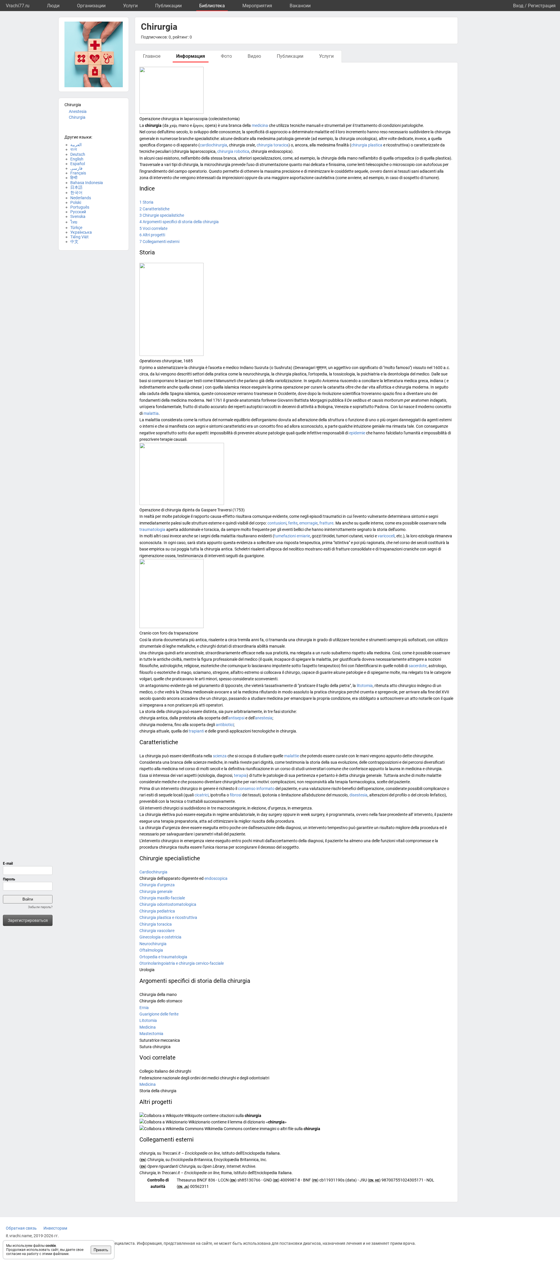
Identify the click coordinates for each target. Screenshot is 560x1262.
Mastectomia (151, 1033)
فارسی (76, 168)
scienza (220, 756)
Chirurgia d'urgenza (157, 884)
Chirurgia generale (155, 891)
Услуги (130, 5)
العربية (76, 144)
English (76, 159)
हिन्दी (73, 177)
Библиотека (212, 5)
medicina (260, 125)
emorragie (308, 523)
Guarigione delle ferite (158, 1014)
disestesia (358, 795)
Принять (101, 1250)
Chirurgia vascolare (156, 930)
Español (77, 163)
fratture (326, 523)
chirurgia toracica (272, 145)
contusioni (276, 523)
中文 (74, 241)
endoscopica (216, 878)
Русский (78, 211)
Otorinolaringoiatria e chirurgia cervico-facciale (181, 963)
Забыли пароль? (40, 907)
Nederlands (80, 197)
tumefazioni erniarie (292, 536)
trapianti (196, 731)
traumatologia (152, 529)
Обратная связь (21, 1228)
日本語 (76, 187)
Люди (53, 5)
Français (78, 173)
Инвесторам (55, 1228)
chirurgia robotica (233, 151)
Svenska (77, 216)
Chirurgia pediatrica (157, 911)
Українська (81, 232)
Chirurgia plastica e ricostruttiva (168, 917)
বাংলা (73, 149)
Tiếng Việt (79, 237)
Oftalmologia (151, 950)
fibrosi (235, 795)
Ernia (144, 1007)
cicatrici (202, 795)
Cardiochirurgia (153, 872)
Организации (91, 5)
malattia (151, 413)
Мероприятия (257, 5)
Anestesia (78, 111)
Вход (518, 5)
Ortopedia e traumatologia (163, 957)
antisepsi (236, 718)
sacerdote (418, 665)
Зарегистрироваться (28, 920)
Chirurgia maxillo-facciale (162, 898)
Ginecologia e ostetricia (160, 937)
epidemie (357, 433)
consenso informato (256, 788)
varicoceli (386, 536)
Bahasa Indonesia (86, 182)
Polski (75, 202)
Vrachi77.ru (17, 5)
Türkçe (76, 227)
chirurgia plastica (366, 145)
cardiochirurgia (213, 145)
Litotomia (148, 1020)
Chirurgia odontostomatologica (167, 904)
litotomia (365, 685)
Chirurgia (77, 117)
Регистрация (542, 5)
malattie (291, 756)
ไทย (73, 222)
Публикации (168, 5)
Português (79, 207)
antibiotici (225, 724)
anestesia (263, 718)
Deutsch (77, 154)
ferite (293, 523)
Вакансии (300, 5)
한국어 (76, 192)
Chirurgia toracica (155, 924)
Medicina (147, 1027)
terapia (240, 775)
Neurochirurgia (153, 943)
